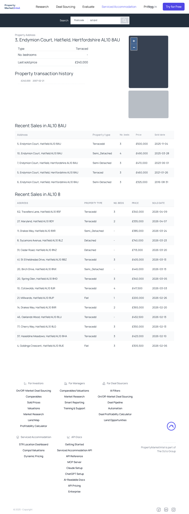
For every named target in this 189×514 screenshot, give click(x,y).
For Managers (77, 383)
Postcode (79, 20)
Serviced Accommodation (36, 437)
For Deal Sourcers (117, 383)
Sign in (152, 7)
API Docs (76, 437)
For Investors (35, 383)
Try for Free (173, 7)
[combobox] (104, 20)
